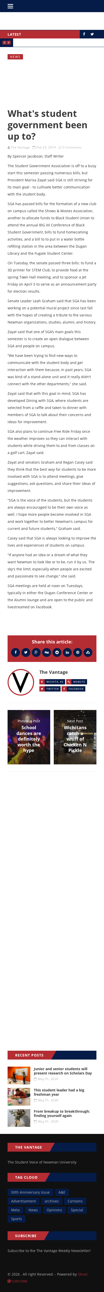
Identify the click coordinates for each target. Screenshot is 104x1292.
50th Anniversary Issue (30, 1192)
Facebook (76, 689)
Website (79, 681)
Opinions (54, 1210)
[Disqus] (52, 849)
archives (52, 1201)
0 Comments (72, 147)
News (15, 57)
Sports (16, 1218)
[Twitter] (25, 652)
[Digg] (46, 652)
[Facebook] (15, 652)
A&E (62, 1192)
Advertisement (23, 1201)
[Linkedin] (67, 652)
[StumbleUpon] (88, 652)
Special (77, 1210)
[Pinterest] (77, 652)
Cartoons (75, 1201)
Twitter (52, 689)
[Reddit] (57, 652)
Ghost (83, 1274)
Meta (15, 1210)
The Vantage (20, 147)
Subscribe (19, 1281)
